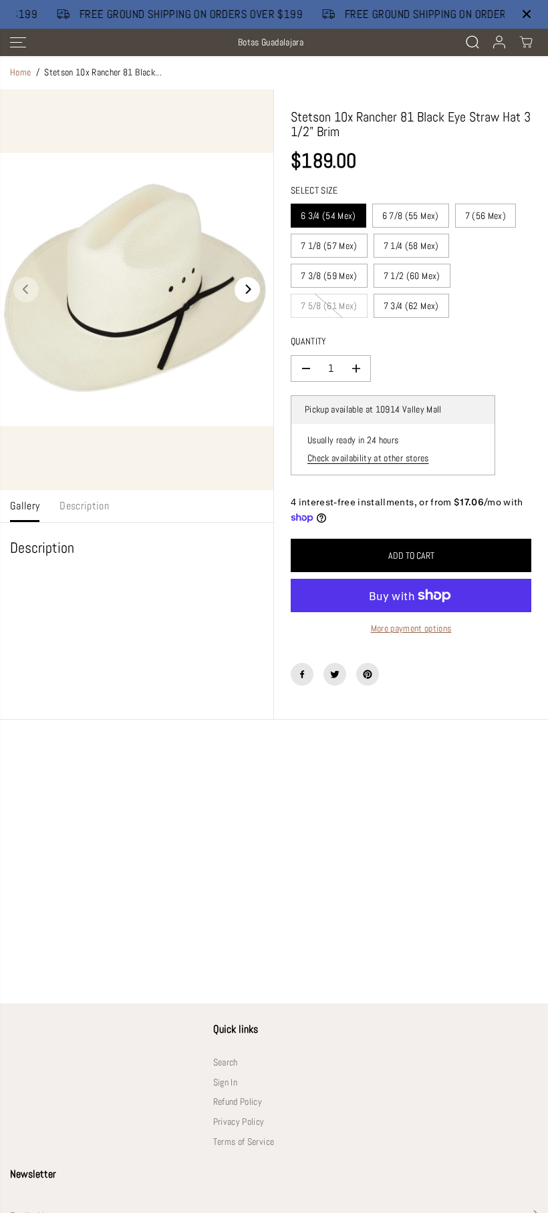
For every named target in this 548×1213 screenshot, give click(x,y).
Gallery (24, 506)
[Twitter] (334, 674)
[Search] (472, 42)
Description (84, 506)
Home (20, 72)
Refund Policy (237, 1102)
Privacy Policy (239, 1122)
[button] (18, 42)
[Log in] (499, 42)
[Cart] (526, 42)
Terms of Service (243, 1142)
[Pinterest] (367, 674)
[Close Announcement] (526, 14)
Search (225, 1062)
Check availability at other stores (368, 458)
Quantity (309, 341)
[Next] (247, 289)
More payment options (411, 628)
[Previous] (26, 289)
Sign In (225, 1082)
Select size (314, 190)
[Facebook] (302, 674)
